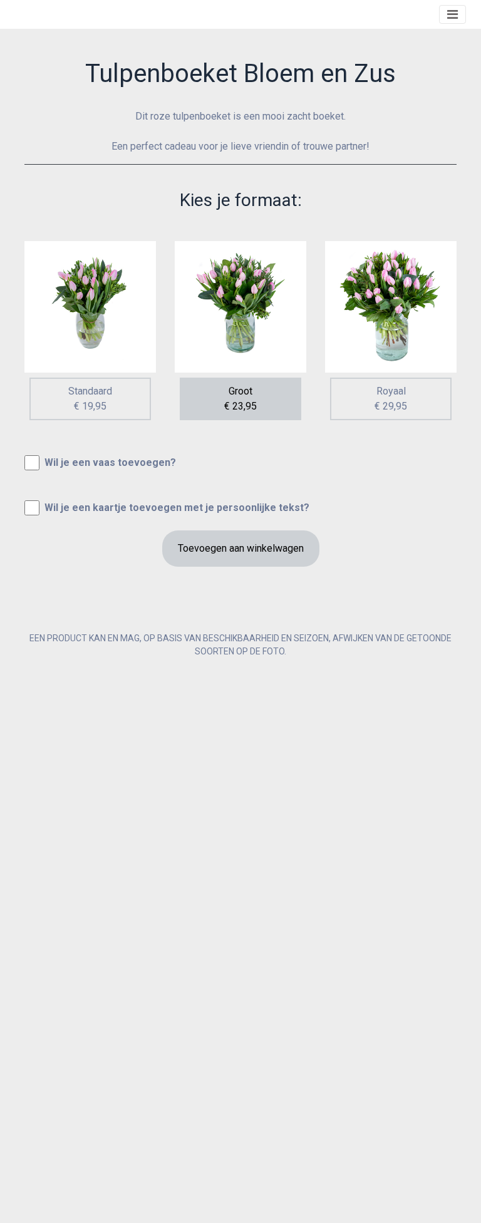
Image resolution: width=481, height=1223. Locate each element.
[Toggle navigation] (452, 14)
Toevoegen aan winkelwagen (241, 548)
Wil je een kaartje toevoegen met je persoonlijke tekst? (176, 507)
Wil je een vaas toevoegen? (110, 462)
